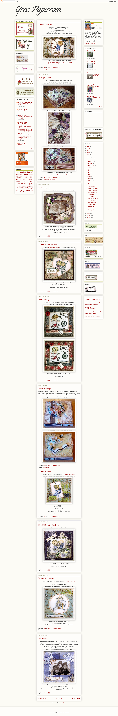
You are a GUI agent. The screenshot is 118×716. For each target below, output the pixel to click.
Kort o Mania (21, 143)
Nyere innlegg (42, 698)
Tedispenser (18, 188)
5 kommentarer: (56, 67)
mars (89, 178)
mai (89, 174)
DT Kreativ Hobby (24, 173)
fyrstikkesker (46, 179)
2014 (88, 150)
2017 (88, 146)
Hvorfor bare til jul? (45, 388)
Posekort (31, 184)
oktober (90, 163)
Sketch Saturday (71, 581)
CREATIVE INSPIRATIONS (25, 102)
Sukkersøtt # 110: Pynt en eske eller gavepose (59, 174)
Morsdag (31, 183)
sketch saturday (22, 109)
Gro (94, 23)
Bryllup (21, 172)
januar (90, 183)
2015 (88, 148)
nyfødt (28, 191)
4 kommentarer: (56, 236)
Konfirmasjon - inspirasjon (91, 304)
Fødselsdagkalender (90, 313)
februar (90, 180)
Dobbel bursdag (43, 299)
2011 (88, 157)
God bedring (29, 177)
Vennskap (52, 179)
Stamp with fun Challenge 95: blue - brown (59, 63)
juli (89, 170)
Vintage (18, 191)
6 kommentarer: (56, 693)
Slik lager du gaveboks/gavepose (90, 307)
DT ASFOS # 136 (44, 471)
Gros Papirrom (37, 10)
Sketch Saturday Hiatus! (23, 110)
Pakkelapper (19, 184)
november (91, 161)
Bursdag (45, 69)
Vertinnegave (29, 190)
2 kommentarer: (56, 465)
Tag (32, 187)
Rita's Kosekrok (91, 96)
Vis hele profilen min (90, 43)
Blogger (67, 712)
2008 (88, 217)
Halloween (31, 179)
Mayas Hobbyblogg (92, 61)
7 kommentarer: (56, 177)
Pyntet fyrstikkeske (45, 77)
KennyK (31, 181)
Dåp (17, 176)
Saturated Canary (26, 186)
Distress (31, 174)
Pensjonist (25, 184)
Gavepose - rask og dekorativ (92, 299)
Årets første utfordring (46, 578)
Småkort (21, 187)
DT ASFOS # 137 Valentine (48, 244)
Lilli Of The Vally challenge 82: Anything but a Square (59, 62)
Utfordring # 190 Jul (22, 144)
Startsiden (59, 698)
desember (91, 159)
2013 (88, 152)
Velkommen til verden (27, 188)
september (91, 165)
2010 (88, 213)
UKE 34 (95, 52)
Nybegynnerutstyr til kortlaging (93, 311)
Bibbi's (89, 73)
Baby (17, 172)
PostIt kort (18, 186)
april (89, 176)
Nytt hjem (51, 630)
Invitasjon (18, 181)
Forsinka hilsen (28, 176)
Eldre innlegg (76, 698)
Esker (21, 176)
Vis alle (31, 148)
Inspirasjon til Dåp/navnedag (92, 302)
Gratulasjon (50, 69)
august (90, 167)
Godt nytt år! (42, 638)
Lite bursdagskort (44, 188)
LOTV (25, 183)
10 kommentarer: (56, 628)
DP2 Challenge (22, 115)
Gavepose (18, 177)
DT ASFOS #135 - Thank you (48, 525)
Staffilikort (27, 187)
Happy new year (97, 63)
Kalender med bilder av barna (92, 316)
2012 (88, 155)
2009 (88, 215)
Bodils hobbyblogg (92, 50)
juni (89, 172)
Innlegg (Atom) (62, 702)
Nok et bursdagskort (45, 24)
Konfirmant (19, 183)
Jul (24, 181)
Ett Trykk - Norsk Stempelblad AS (22, 123)
